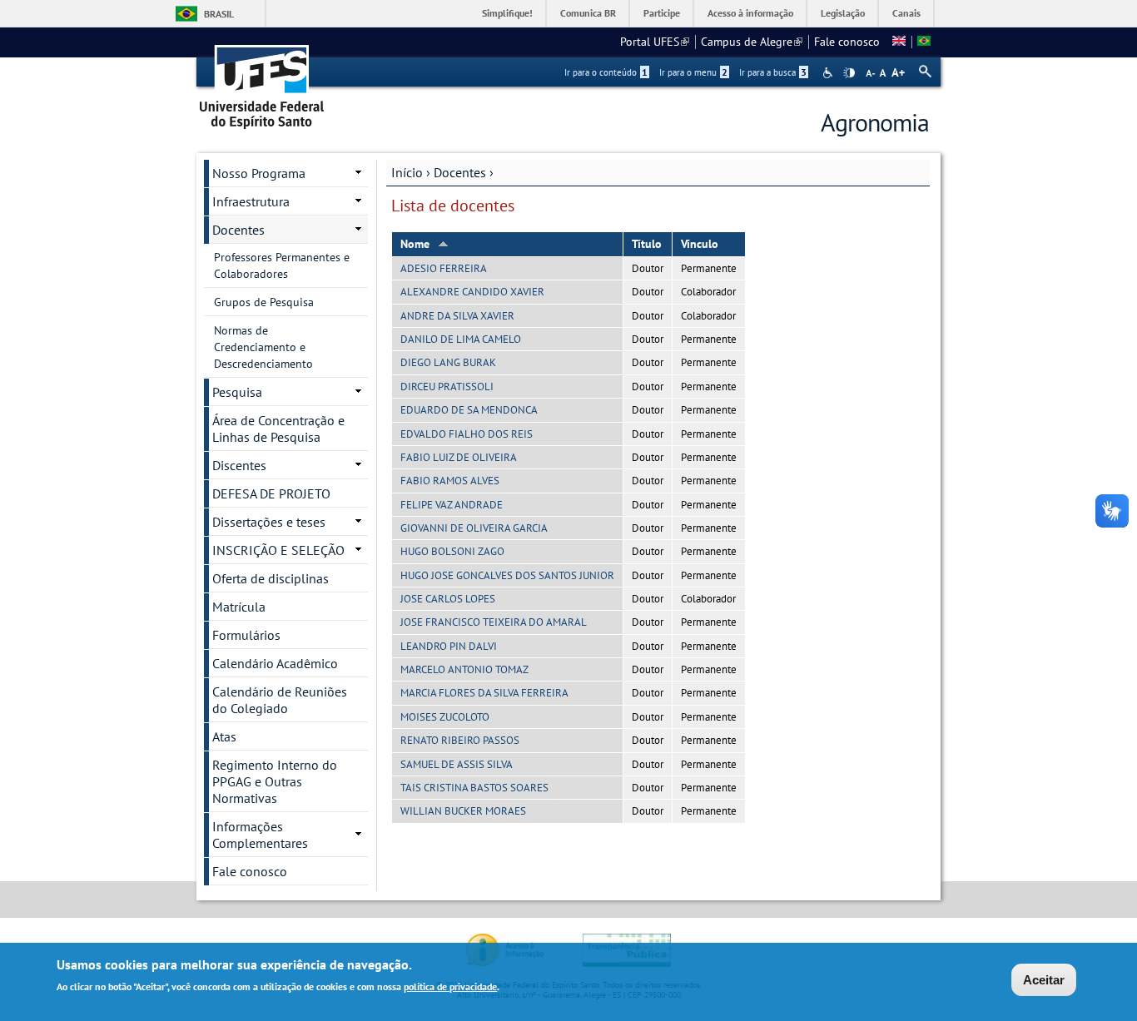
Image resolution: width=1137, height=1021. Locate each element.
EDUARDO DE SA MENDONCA (469, 410)
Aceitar (1044, 980)
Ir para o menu (693, 72)
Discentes (239, 465)
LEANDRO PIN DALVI (448, 646)
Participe (661, 13)
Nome (414, 243)
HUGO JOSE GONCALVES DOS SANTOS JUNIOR (507, 575)
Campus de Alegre (751, 41)
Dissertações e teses (268, 521)
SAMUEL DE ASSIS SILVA (456, 764)
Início (407, 172)
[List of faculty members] (899, 41)
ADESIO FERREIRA (443, 268)
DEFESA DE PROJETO (271, 493)
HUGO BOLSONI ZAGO (452, 551)
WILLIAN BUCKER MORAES (463, 811)
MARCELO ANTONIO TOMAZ (464, 669)
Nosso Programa (258, 173)
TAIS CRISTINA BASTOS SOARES (474, 788)
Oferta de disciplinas (270, 578)
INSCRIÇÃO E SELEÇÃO (278, 550)
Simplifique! (507, 13)
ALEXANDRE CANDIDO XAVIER (472, 292)
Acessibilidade (829, 72)
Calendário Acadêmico (275, 663)
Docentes (460, 172)
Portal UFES (654, 41)
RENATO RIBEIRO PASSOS (459, 740)
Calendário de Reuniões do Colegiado (279, 699)
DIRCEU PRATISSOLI (447, 386)
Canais (906, 13)
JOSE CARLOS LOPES (447, 599)
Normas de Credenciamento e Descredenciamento (263, 347)
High (849, 73)
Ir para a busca (773, 72)
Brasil (219, 13)
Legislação (843, 13)
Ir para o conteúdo (606, 72)
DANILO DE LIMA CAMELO (460, 339)
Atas (224, 736)
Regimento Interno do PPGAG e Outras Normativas (274, 781)
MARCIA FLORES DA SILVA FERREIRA (484, 693)
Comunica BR (588, 13)
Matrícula (239, 606)
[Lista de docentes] (924, 41)
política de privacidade (450, 986)
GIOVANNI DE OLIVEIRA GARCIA (474, 528)
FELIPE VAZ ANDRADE (451, 505)
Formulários (246, 635)
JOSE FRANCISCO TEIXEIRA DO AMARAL (493, 622)
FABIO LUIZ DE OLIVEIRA (458, 457)
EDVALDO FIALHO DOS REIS (466, 434)
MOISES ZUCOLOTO (444, 717)
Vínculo (699, 243)
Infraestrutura (251, 201)
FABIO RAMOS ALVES (449, 480)
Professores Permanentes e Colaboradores (282, 265)
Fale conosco (847, 41)
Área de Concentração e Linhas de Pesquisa (278, 428)
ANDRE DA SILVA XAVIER (457, 316)
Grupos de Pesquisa (264, 302)
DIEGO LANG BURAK (448, 362)
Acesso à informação (750, 13)
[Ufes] (262, 81)
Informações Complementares (260, 834)
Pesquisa (237, 392)
